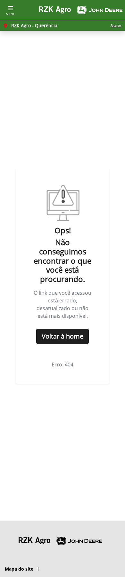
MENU (10, 14)
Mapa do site (19, 569)
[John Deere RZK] (80, 10)
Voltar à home (62, 336)
